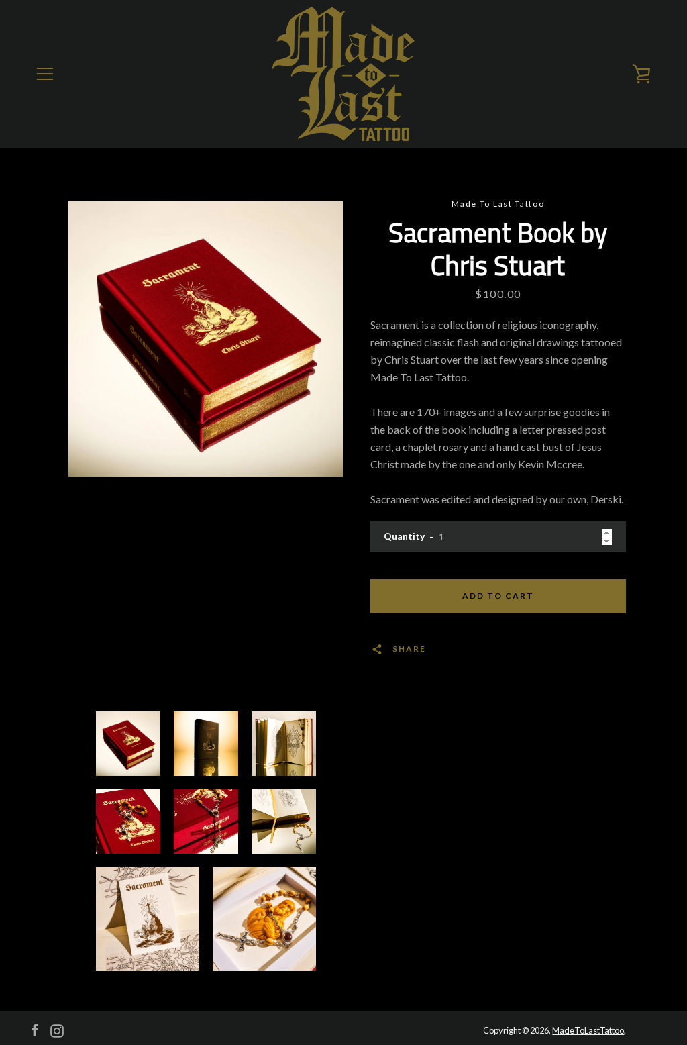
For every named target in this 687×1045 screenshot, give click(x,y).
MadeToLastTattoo (588, 1030)
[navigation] (45, 74)
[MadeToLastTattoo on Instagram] (57, 1029)
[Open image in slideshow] (206, 339)
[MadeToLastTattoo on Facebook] (35, 1029)
